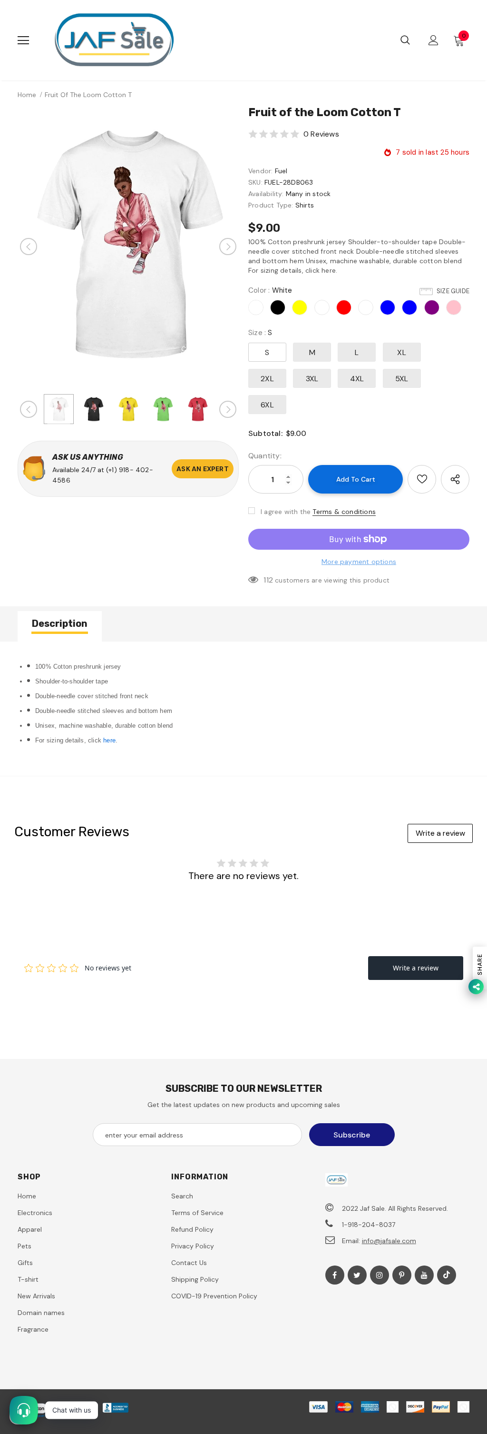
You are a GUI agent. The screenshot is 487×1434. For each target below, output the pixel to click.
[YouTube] (424, 1275)
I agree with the (286, 511)
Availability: (266, 193)
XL (401, 352)
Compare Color (206, 349)
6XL (267, 405)
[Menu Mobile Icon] (23, 40)
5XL (402, 379)
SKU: (255, 182)
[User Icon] (433, 40)
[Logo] (114, 40)
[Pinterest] (401, 1275)
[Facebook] (334, 1275)
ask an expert (202, 469)
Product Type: (270, 205)
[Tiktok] (446, 1275)
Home (27, 94)
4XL (357, 379)
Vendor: (260, 171)
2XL (267, 379)
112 (268, 580)
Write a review (440, 833)
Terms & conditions (344, 511)
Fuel (281, 171)
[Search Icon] (405, 40)
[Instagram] (379, 1275)
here (109, 740)
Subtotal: (265, 433)
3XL (312, 379)
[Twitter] (357, 1275)
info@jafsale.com (389, 1240)
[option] (128, 246)
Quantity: (265, 456)
